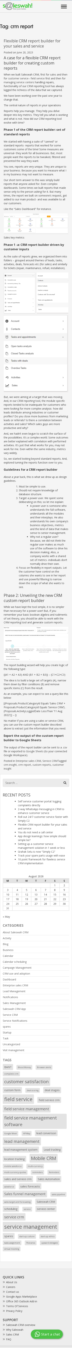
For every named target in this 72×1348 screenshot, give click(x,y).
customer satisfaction (26, 1081)
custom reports (41, 764)
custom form (12, 1090)
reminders (37, 1172)
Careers (10, 1287)
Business (8, 950)
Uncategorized (11, 1044)
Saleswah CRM (46, 1201)
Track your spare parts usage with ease (41, 855)
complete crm (11, 1074)
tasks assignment (12, 1243)
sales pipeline (58, 1194)
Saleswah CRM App (14, 1009)
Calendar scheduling (15, 961)
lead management (22, 1141)
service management (30, 1226)
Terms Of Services (17, 1306)
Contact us (12, 1291)
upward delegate (49, 1243)
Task (5, 1038)
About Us (11, 1282)
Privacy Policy (14, 1311)
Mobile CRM (43, 1158)
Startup (7, 1032)
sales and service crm (18, 1179)
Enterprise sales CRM (28, 761)
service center (46, 1209)
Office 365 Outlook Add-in (21, 1301)
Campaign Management (17, 967)
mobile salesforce (13, 1166)
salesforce (9, 1186)
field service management (26, 1108)
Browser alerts (44, 1067)
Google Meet (10, 1133)
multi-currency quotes (15, 1172)
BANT (8, 1067)
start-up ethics (47, 1236)
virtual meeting (11, 1249)
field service (38, 78)
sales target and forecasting (17, 1202)
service (27, 1209)
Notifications (10, 997)
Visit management (13, 1050)
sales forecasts (30, 1186)
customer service (18, 78)
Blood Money (24, 1067)
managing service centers (19, 82)
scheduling (11, 1209)
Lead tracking (52, 1149)
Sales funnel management (25, 1194)
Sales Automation (49, 1179)
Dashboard (9, 979)
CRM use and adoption (16, 973)
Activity (7, 938)
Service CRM (49, 761)
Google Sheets (35, 751)
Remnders (54, 1172)
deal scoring (32, 1090)
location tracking (14, 1159)
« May (6, 916)
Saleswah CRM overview (20, 1325)
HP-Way (26, 1133)
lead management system (20, 1149)
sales (53, 74)
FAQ (8, 1339)
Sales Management (14, 1003)
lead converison (46, 1133)
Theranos (30, 1243)
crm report (24, 764)
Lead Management (14, 991)
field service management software (30, 1121)
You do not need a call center (35, 832)
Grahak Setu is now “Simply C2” (36, 851)
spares (7, 1026)
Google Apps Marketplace (21, 1296)
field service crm (49, 1100)
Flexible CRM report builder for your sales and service (32, 43)
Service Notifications (15, 1020)
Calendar (8, 956)
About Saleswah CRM (15, 932)
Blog (5, 944)
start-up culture (27, 1236)
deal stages (52, 1090)
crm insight (10, 764)
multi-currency (35, 1166)
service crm (14, 1216)
